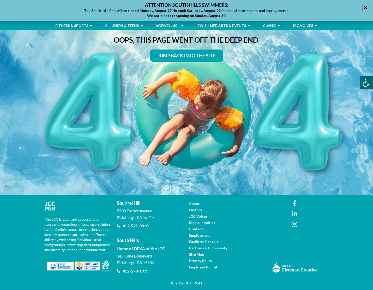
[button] (365, 7)
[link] (366, 82)
